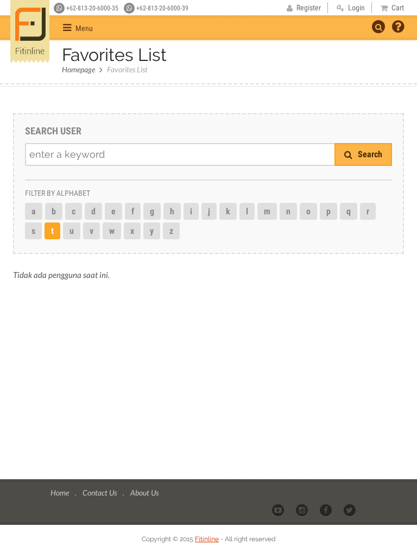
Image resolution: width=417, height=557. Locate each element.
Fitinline (207, 539)
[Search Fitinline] (378, 26)
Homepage (78, 69)
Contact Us (100, 492)
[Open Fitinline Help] (398, 27)
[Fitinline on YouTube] (279, 509)
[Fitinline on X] (350, 509)
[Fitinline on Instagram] (302, 509)
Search (369, 154)
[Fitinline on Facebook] (326, 509)
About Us (144, 492)
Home (60, 492)
